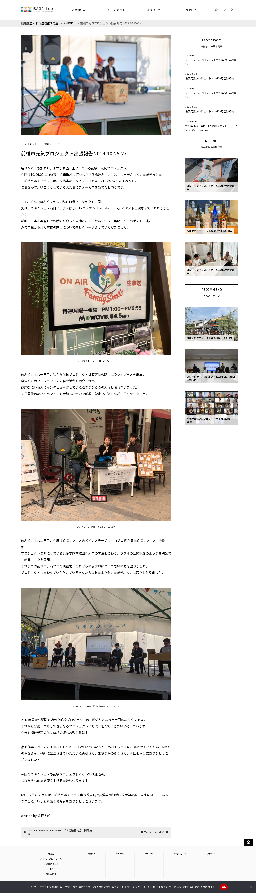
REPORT (191, 9)
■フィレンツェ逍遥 (152, 832)
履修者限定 (51, 874)
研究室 (76, 9)
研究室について (51, 863)
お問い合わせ (180, 853)
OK (224, 886)
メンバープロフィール (51, 858)
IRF (51, 869)
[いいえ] (251, 887)
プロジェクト (116, 9)
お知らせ (153, 9)
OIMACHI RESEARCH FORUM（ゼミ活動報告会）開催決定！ (60, 832)
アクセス (211, 853)
